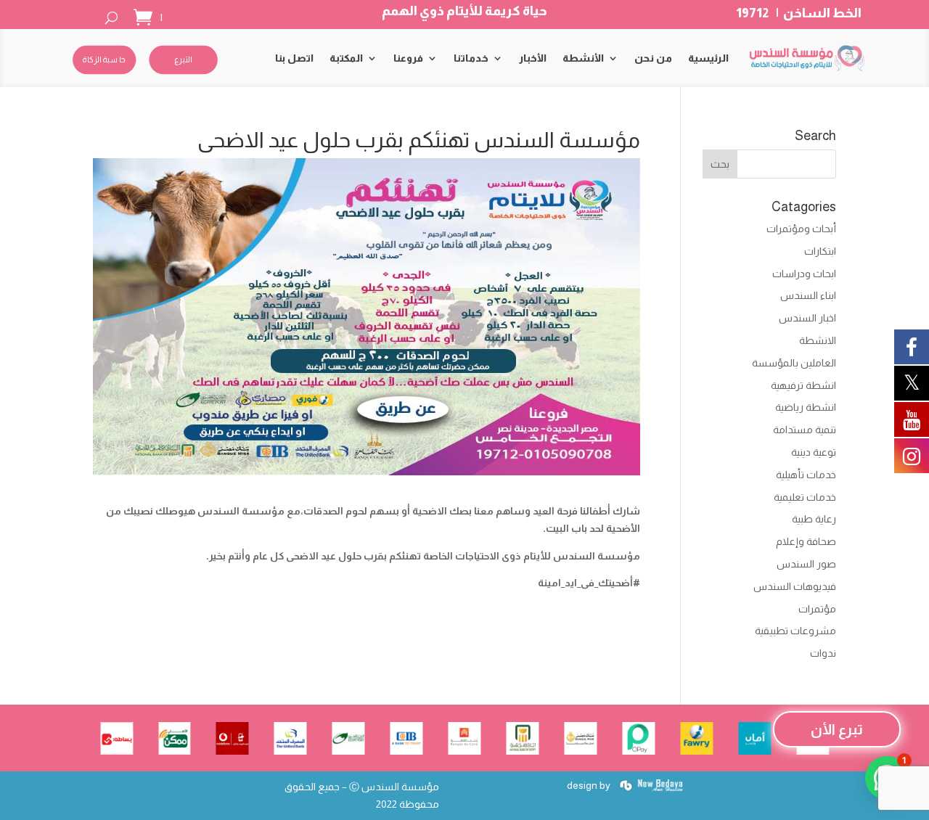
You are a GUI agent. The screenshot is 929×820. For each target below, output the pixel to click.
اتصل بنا (294, 58)
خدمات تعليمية (805, 497)
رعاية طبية (814, 519)
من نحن (653, 58)
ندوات (823, 653)
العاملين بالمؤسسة (794, 363)
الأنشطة (583, 58)
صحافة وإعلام (806, 541)
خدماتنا (471, 58)
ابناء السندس (808, 295)
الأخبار (533, 58)
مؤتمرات (817, 609)
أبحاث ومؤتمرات (801, 228)
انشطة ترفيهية (803, 385)
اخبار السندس (807, 318)
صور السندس (806, 564)
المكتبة (346, 58)
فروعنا (408, 58)
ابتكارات (820, 251)
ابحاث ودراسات (804, 273)
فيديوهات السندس (794, 586)
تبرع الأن (837, 729)
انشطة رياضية (805, 407)
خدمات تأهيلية (806, 474)
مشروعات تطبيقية (795, 630)
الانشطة (817, 340)
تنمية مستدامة (804, 429)
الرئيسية (708, 58)
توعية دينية (813, 452)
